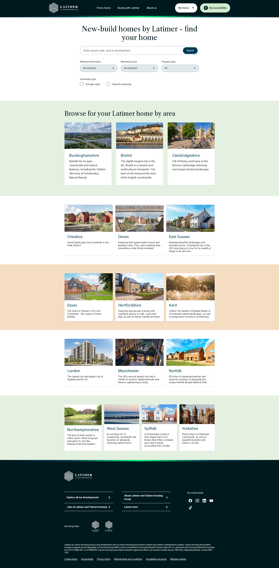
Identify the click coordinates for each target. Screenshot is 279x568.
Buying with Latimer (129, 8)
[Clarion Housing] (95, 526)
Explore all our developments (83, 497)
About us (152, 8)
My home (183, 8)
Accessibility (87, 559)
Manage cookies (178, 559)
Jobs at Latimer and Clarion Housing (87, 507)
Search (190, 50)
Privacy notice (103, 559)
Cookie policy (70, 559)
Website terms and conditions (128, 559)
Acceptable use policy (156, 559)
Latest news (131, 507)
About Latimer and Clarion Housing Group (143, 497)
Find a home (103, 8)
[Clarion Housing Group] (108, 526)
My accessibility (218, 8)
